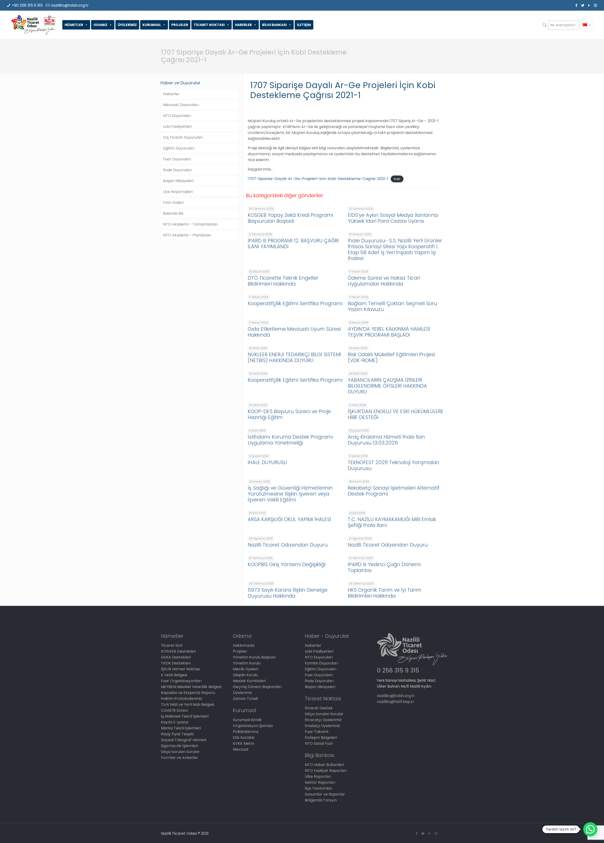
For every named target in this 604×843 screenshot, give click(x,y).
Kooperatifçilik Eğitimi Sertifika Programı (295, 303)
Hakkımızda (243, 645)
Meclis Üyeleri (245, 669)
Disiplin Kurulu (245, 675)
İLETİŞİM (304, 24)
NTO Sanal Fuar (319, 743)
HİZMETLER (74, 24)
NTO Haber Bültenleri (324, 764)
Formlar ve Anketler (179, 757)
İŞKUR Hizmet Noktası (180, 669)
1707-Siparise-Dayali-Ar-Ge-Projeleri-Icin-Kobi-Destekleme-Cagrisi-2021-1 (318, 178)
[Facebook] (576, 5)
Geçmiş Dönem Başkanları (257, 686)
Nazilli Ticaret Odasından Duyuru (288, 544)
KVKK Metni (243, 743)
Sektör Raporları (320, 782)
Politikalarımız (246, 731)
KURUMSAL (152, 24)
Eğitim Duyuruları (178, 148)
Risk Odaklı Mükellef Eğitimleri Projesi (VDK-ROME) (391, 357)
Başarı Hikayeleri (178, 181)
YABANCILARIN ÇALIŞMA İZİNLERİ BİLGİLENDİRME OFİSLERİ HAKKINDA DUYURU (387, 386)
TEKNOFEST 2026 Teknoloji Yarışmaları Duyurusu (393, 465)
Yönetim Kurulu (246, 663)
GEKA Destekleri (176, 657)
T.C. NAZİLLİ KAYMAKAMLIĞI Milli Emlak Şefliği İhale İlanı (392, 522)
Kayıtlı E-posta (174, 722)
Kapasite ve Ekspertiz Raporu (188, 692)
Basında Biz (173, 213)
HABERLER (243, 24)
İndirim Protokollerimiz (181, 698)
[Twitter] (582, 5)
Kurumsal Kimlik (247, 720)
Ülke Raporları (318, 776)
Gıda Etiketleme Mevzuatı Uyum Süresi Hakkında (294, 331)
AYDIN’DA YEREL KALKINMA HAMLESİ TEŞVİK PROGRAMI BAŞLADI (389, 331)
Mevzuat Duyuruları (181, 104)
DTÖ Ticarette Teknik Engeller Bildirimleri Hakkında (283, 280)
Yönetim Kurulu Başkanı (254, 657)
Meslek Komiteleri (249, 681)
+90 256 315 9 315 (27, 5)
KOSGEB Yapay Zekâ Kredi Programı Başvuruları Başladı (290, 218)
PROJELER (179, 24)
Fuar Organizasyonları (181, 681)
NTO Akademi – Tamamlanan (190, 224)
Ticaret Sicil (171, 645)
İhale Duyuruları (177, 170)
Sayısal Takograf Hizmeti (183, 740)
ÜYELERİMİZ (127, 24)
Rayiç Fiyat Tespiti (177, 734)
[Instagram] (595, 5)
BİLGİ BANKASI (274, 24)
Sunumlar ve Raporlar (325, 794)
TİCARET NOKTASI (209, 24)
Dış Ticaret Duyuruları (183, 137)
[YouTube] (589, 5)
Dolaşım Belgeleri (321, 737)
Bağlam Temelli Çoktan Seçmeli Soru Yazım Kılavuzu (392, 306)
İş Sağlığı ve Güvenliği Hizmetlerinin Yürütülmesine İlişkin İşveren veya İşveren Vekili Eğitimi (290, 493)
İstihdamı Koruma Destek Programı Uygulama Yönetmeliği (290, 439)
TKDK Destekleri (176, 663)
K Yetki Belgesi (174, 675)
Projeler (240, 651)
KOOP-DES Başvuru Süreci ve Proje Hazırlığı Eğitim (289, 414)
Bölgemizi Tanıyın (321, 800)
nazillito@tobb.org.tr (70, 5)
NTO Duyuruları (177, 115)
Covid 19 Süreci (174, 710)
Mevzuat (241, 749)
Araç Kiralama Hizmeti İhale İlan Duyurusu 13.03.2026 (386, 439)
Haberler (171, 94)
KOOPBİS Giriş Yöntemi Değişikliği (286, 564)
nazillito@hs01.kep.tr (395, 701)
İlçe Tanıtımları (318, 788)
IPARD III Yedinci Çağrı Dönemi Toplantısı (384, 567)
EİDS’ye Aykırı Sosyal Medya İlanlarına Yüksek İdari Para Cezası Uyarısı (393, 218)
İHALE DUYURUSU (267, 462)
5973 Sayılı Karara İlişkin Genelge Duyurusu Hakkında (287, 592)
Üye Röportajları (178, 191)
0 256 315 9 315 (398, 670)
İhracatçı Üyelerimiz (323, 720)
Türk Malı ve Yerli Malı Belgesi (187, 704)
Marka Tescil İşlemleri (181, 728)
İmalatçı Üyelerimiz (322, 725)
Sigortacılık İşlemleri (179, 746)
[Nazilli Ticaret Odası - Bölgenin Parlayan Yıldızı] (33, 25)
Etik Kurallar (244, 737)
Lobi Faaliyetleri (177, 126)
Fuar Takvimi (316, 731)
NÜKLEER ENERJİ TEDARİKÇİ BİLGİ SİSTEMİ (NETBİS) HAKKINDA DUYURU (294, 357)
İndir (397, 179)
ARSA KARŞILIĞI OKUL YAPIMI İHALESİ (289, 519)
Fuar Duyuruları (177, 159)
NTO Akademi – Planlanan (187, 235)
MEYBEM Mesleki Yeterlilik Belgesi (191, 686)
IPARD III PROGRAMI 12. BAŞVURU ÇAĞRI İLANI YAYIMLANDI (293, 243)
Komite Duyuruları (321, 663)
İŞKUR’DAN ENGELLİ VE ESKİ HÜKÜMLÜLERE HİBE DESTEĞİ (396, 414)
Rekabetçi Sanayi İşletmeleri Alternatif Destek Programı (394, 490)
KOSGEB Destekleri (178, 651)
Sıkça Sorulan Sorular (180, 751)
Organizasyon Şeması (253, 725)
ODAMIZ (100, 24)
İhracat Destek (319, 708)
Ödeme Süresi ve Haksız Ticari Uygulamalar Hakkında (384, 280)
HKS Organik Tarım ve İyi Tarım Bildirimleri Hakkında (384, 592)
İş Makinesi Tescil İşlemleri (185, 716)
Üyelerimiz (242, 692)
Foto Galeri (173, 202)
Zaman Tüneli (245, 698)
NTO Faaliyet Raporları (326, 770)
